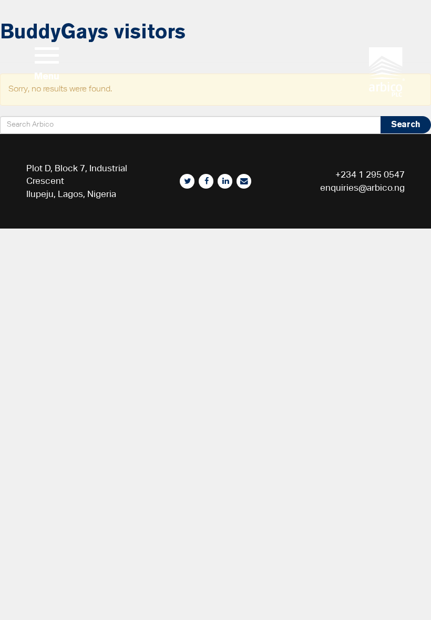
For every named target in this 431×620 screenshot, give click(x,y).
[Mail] (244, 181)
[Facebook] (206, 181)
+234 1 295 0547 (370, 174)
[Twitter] (187, 181)
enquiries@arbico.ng (362, 187)
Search (405, 124)
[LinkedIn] (225, 181)
